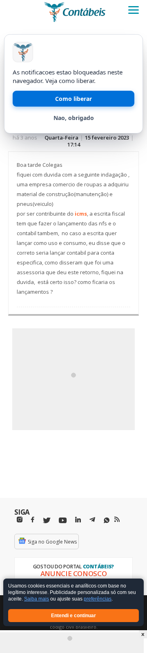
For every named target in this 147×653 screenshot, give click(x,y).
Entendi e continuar (73, 615)
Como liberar (73, 99)
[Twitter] (46, 520)
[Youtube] (62, 520)
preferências (97, 599)
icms (81, 213)
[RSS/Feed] (117, 519)
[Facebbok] (33, 520)
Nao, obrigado (73, 118)
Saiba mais (36, 599)
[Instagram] (19, 520)
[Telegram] (92, 521)
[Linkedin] (78, 520)
